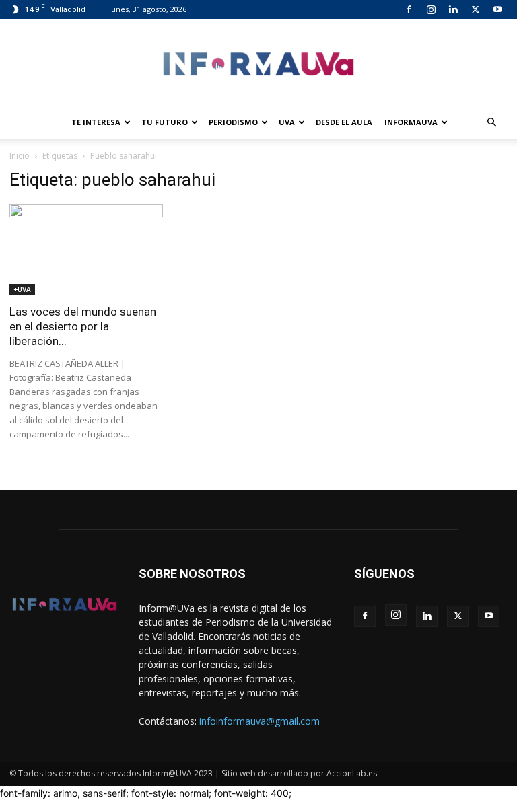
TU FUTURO (164, 122)
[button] (491, 122)
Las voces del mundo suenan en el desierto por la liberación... (82, 326)
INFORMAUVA (411, 122)
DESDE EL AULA (344, 122)
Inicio (19, 155)
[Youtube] (497, 9)
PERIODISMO (233, 122)
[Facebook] (409, 9)
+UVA (22, 289)
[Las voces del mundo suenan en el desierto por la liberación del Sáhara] (86, 249)
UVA (287, 122)
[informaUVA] (258, 63)
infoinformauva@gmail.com (259, 721)
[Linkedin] (453, 9)
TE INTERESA (95, 122)
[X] (475, 9)
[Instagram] (431, 9)
